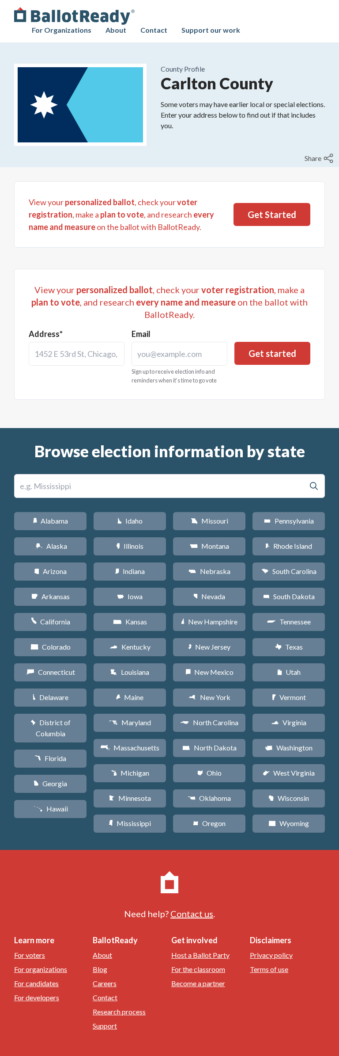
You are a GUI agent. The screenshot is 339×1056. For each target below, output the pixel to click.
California (50, 621)
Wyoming (288, 823)
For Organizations (61, 30)
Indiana (130, 571)
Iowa (130, 596)
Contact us (191, 913)
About (115, 30)
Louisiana (129, 672)
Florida (50, 758)
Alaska (50, 546)
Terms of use (269, 969)
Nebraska (209, 571)
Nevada (209, 596)
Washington (289, 747)
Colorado (50, 647)
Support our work (210, 30)
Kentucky (130, 647)
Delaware (50, 697)
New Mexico (209, 672)
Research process (119, 1011)
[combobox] (76, 354)
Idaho (130, 521)
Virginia (288, 722)
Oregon (209, 823)
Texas (289, 647)
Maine (129, 697)
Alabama (50, 521)
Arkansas (50, 596)
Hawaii (50, 808)
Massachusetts (129, 747)
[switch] (320, 158)
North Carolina (209, 722)
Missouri (209, 521)
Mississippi (130, 823)
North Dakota (209, 747)
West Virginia (289, 773)
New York (209, 697)
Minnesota (130, 798)
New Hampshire (209, 621)
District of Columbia (50, 728)
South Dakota (289, 596)
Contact (153, 30)
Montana (209, 546)
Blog (100, 969)
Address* (46, 334)
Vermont (289, 697)
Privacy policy (271, 955)
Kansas (130, 621)
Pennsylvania (289, 521)
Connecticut (50, 672)
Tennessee (289, 621)
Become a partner (198, 983)
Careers (105, 983)
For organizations (40, 969)
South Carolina (288, 571)
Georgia (50, 783)
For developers (36, 997)
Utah (289, 672)
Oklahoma (209, 798)
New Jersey (209, 647)
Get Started (272, 214)
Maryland (130, 722)
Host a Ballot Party (200, 955)
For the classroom (198, 969)
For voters (29, 955)
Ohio (209, 773)
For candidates (36, 983)
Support (105, 1026)
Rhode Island (288, 546)
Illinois (129, 546)
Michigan (130, 773)
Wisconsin (288, 798)
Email (141, 334)
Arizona (50, 571)
